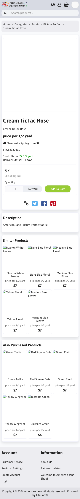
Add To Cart (58, 188)
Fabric (35, 24)
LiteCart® (42, 495)
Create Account (10, 474)
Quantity (10, 182)
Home (6, 24)
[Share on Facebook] (44, 203)
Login (4, 481)
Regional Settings (12, 468)
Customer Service (12, 461)
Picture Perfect (52, 24)
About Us (46, 461)
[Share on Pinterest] (53, 203)
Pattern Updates (51, 468)
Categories (21, 24)
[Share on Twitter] (35, 203)
